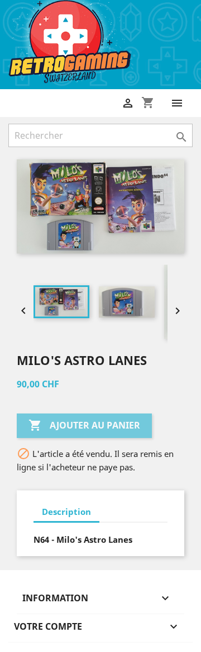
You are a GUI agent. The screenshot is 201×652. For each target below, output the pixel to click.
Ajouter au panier (84, 425)
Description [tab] (66, 511)
